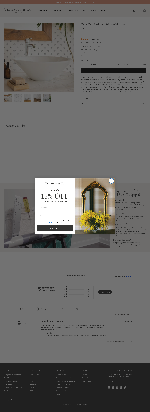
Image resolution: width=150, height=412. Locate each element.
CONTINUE (55, 228)
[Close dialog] (111, 180)
